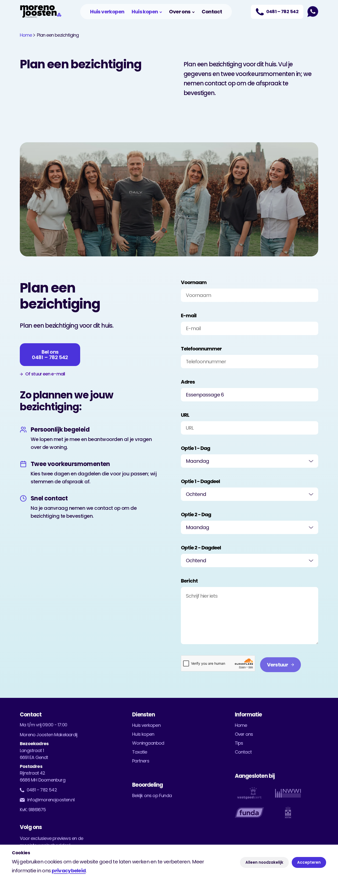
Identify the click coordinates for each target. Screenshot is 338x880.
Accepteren (309, 862)
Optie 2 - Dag (196, 514)
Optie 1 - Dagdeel (200, 481)
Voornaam (194, 282)
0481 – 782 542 (42, 790)
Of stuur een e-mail (45, 374)
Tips (239, 743)
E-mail (188, 315)
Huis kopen (145, 11)
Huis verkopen (107, 11)
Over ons (179, 11)
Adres (188, 381)
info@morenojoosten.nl (50, 800)
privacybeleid (69, 870)
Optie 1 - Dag (195, 448)
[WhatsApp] (312, 11)
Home (26, 35)
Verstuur (277, 664)
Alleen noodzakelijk (264, 862)
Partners (140, 761)
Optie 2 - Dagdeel (201, 547)
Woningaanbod (148, 743)
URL (185, 415)
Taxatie (139, 752)
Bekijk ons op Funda (152, 795)
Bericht (189, 580)
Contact (212, 11)
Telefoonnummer (201, 348)
